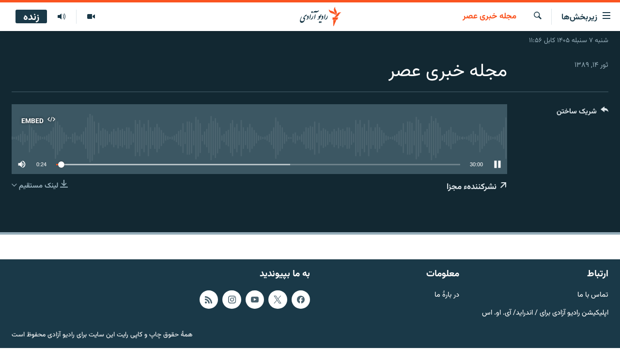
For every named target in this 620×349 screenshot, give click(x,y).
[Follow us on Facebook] (301, 299)
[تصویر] (91, 17)
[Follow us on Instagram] (231, 299)
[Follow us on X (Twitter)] (277, 299)
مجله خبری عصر (489, 17)
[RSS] (209, 299)
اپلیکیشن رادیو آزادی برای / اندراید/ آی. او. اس (545, 313)
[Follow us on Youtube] (255, 299)
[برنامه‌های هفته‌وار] (61, 17)
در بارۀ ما (446, 295)
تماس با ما (592, 295)
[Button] (582, 113)
